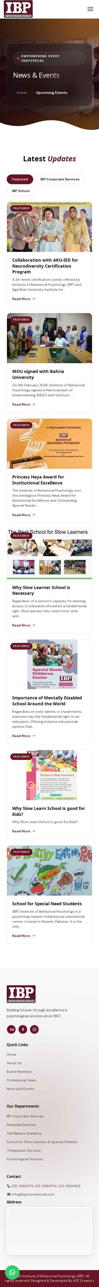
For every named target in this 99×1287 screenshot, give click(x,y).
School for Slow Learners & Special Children (42, 1142)
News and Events (20, 1089)
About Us (14, 1063)
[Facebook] (22, 1029)
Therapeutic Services (24, 1150)
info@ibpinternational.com (33, 1194)
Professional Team (21, 1080)
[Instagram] (34, 1029)
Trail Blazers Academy (24, 1133)
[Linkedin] (11, 1029)
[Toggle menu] (90, 9)
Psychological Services (25, 1159)
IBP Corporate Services (25, 1116)
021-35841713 (22, 1186)
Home (22, 92)
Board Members (19, 1071)
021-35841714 (46, 1186)
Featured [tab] (20, 179)
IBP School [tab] (21, 191)
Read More (21, 299)
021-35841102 (69, 1186)
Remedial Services (21, 1125)
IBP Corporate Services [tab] (60, 179)
